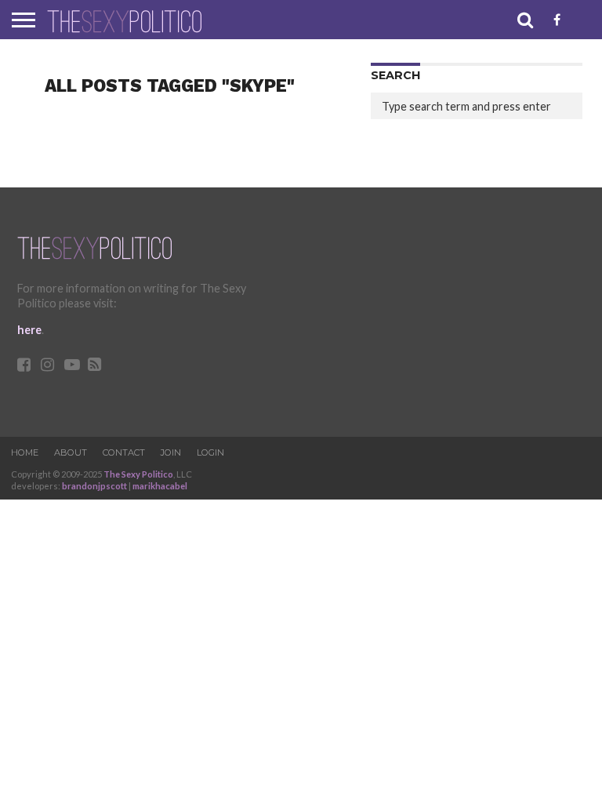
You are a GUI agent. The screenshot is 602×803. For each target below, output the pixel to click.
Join (171, 452)
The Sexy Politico (138, 474)
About (70, 452)
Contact (124, 452)
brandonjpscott (94, 486)
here (29, 329)
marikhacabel (159, 486)
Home (24, 452)
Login (210, 452)
